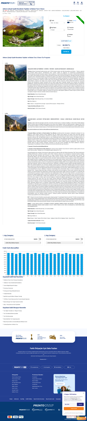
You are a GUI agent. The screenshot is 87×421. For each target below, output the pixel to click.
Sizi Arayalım (47, 367)
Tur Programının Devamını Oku (43, 228)
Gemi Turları (15, 388)
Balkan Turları (15, 391)
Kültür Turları (15, 386)
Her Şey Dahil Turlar (16, 382)
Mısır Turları (35, 388)
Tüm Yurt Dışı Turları (16, 377)
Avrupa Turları (15, 390)
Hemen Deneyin (60, 383)
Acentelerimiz (35, 367)
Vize (70, 367)
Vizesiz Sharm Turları (37, 378)
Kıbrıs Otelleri (15, 384)
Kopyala (80, 404)
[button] (4, 31)
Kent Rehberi (58, 367)
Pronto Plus (34, 384)
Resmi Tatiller (35, 380)
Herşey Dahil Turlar (36, 382)
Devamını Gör (43, 359)
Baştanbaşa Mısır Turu (37, 386)
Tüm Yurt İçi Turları (16, 378)
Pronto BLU (34, 377)
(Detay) (74, 20)
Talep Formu (82, 418)
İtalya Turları (15, 380)
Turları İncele (74, 408)
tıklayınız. (82, 413)
